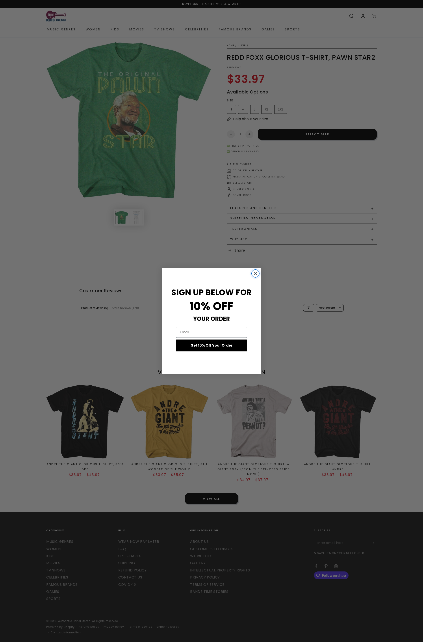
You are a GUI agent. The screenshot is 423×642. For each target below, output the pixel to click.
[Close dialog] (255, 273)
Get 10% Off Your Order (211, 345)
